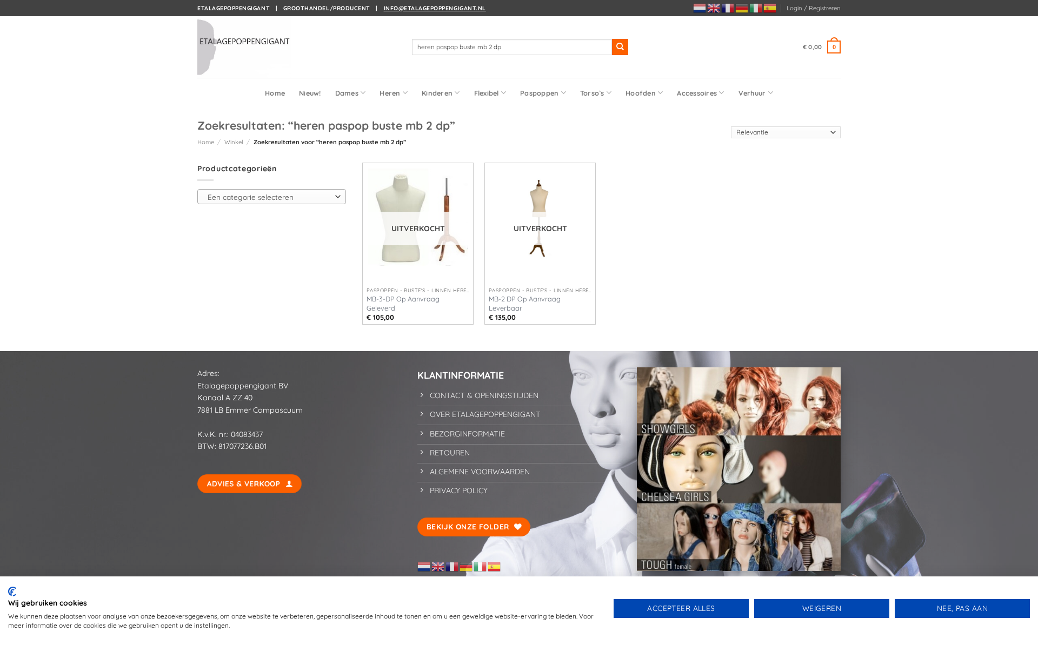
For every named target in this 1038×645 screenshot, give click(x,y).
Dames (346, 93)
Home (275, 93)
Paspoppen (539, 93)
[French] (728, 7)
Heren (390, 93)
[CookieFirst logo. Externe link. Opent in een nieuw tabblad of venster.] (12, 591)
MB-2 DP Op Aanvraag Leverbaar (525, 303)
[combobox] (271, 196)
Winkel (233, 142)
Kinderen (437, 93)
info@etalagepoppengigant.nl (435, 8)
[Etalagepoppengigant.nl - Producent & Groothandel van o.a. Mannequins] (251, 47)
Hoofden (641, 93)
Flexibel (486, 93)
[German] (742, 7)
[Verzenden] (620, 47)
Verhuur (752, 93)
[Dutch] (700, 7)
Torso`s (592, 93)
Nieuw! (310, 93)
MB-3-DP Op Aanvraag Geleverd (403, 303)
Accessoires (697, 93)
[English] (714, 7)
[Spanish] (770, 7)
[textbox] (269, 197)
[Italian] (756, 7)
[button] (814, 8)
